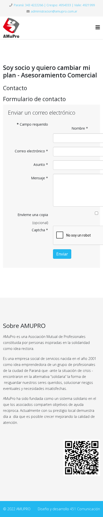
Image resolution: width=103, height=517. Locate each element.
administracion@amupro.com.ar (54, 11)
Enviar (62, 254)
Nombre (80, 128)
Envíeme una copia (33, 214)
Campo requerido (32, 124)
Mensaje (39, 178)
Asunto (41, 164)
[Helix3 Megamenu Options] (98, 27)
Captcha (40, 230)
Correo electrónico (31, 151)
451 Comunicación (85, 509)
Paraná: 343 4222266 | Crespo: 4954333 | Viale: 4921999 (54, 5)
